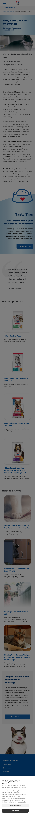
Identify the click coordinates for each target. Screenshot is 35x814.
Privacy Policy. (22, 802)
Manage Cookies (15, 805)
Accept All (15, 810)
